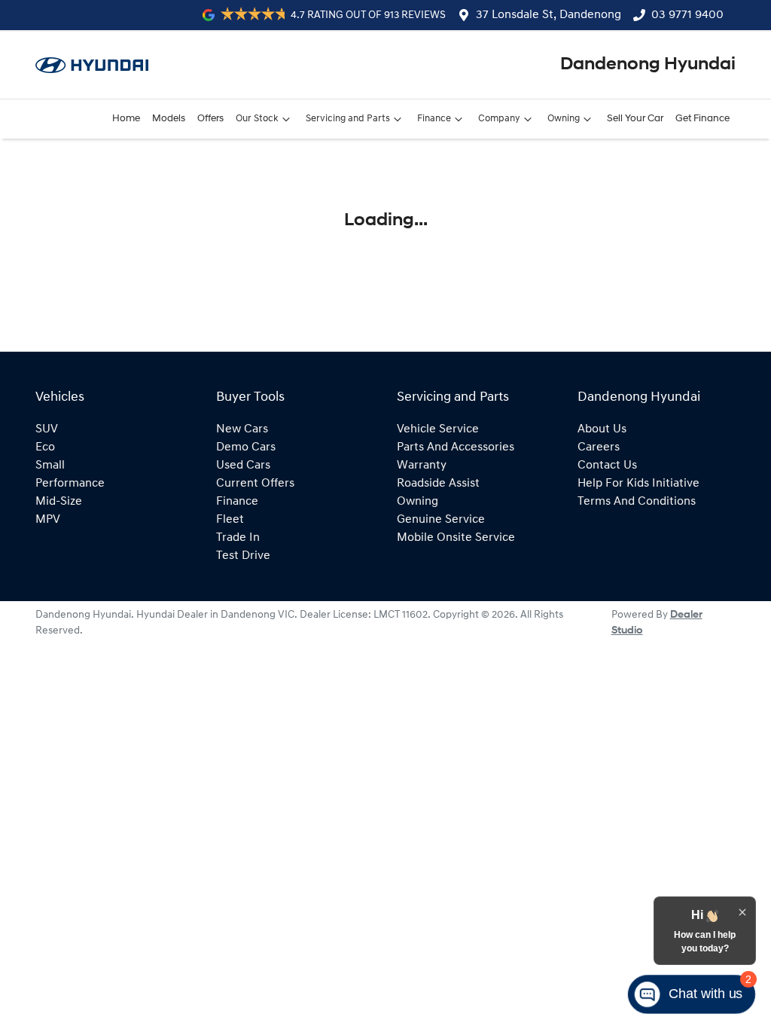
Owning (563, 119)
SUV (46, 429)
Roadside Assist (438, 484)
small (50, 466)
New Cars (242, 429)
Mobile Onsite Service (456, 538)
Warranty (421, 466)
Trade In (238, 538)
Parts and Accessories (455, 447)
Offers (210, 119)
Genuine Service (441, 520)
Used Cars (243, 466)
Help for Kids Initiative (638, 484)
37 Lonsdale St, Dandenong (548, 15)
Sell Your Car (635, 119)
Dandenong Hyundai (648, 65)
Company (499, 119)
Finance (434, 119)
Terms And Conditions (636, 502)
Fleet (230, 520)
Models (168, 119)
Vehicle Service (438, 429)
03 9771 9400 (687, 15)
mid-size (58, 502)
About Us (601, 429)
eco (45, 447)
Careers (598, 447)
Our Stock (257, 119)
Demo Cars (246, 447)
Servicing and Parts (348, 119)
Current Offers (255, 484)
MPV (47, 520)
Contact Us (607, 466)
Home (126, 119)
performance (70, 484)
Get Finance (702, 119)
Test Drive (243, 556)
